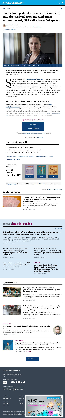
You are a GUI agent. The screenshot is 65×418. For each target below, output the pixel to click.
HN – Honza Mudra (35, 65)
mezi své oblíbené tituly (40, 184)
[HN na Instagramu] (16, 382)
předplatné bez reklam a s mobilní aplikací (34, 133)
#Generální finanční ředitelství (26, 156)
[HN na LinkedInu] (19, 382)
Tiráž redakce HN (7, 398)
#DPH (18, 159)
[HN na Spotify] (21, 382)
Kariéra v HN (6, 403)
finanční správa (21, 224)
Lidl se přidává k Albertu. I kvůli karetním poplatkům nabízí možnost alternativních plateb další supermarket (41, 289)
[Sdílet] (58, 8)
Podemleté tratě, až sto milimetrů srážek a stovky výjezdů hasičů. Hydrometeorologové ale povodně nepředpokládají (41, 308)
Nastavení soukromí (24, 400)
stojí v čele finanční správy (33, 79)
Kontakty (5, 396)
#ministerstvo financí (41, 156)
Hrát (29, 176)
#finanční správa (11, 156)
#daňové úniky (11, 159)
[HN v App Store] (19, 389)
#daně (51, 156)
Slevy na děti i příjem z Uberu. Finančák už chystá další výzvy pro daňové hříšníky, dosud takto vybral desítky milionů (41, 199)
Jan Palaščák (7, 324)
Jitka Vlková (9, 25)
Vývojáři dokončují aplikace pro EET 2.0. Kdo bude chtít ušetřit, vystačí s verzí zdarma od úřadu (16, 265)
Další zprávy (32, 359)
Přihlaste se (40, 137)
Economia (5, 400)
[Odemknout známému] (61, 8)
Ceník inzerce (6, 405)
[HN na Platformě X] (12, 382)
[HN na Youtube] (24, 382)
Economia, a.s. (12, 373)
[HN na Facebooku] (14, 382)
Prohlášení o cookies (24, 398)
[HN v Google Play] (8, 389)
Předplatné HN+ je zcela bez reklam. (54, 189)
